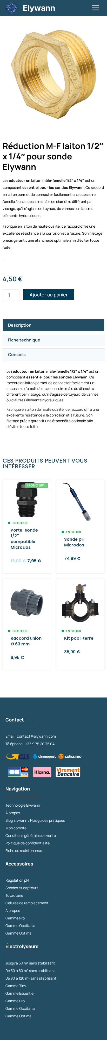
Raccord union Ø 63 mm (26, 641)
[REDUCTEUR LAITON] (53, 74)
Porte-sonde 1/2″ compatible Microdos (24, 538)
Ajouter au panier (49, 294)
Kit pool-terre (78, 638)
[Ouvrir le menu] (95, 7)
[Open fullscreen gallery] (99, 120)
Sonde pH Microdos (74, 542)
